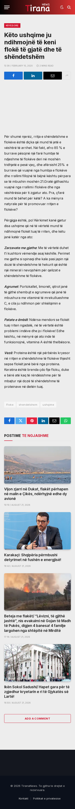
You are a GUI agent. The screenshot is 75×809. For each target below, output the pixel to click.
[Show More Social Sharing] (67, 76)
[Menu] (7, 7)
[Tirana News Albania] (37, 7)
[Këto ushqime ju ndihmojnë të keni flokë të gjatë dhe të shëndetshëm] (37, 103)
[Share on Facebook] (13, 76)
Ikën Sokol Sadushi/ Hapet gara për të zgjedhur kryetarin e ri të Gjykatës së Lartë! (37, 692)
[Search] (68, 7)
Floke (10, 404)
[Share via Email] (52, 76)
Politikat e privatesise (47, 798)
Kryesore (12, 25)
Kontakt (23, 798)
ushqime (48, 404)
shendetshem (28, 404)
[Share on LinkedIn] (33, 76)
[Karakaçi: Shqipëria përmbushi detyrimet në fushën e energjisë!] (37, 530)
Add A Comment (37, 718)
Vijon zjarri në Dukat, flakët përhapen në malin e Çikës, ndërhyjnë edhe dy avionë (36, 494)
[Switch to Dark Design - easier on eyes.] (62, 7)
